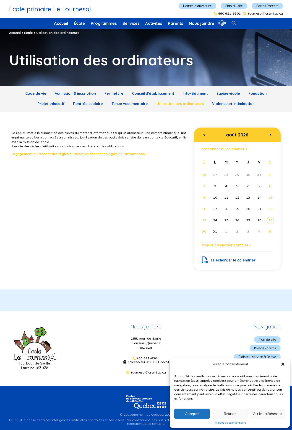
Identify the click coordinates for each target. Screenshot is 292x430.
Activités (153, 23)
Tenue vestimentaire (130, 103)
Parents (175, 23)
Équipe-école (228, 93)
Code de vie (35, 93)
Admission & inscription (75, 93)
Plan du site (234, 6)
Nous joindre (201, 23)
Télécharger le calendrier (233, 260)
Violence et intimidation (233, 103)
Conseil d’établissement (153, 93)
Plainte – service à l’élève (257, 357)
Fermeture (113, 93)
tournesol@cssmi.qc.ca (265, 13)
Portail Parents (267, 6)
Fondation (257, 93)
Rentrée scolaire (88, 103)
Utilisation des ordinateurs (180, 103)
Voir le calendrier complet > (226, 245)
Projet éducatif (51, 103)
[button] (283, 364)
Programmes (104, 23)
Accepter (192, 414)
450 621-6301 (229, 13)
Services (131, 23)
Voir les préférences (267, 414)
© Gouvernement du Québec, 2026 (146, 414)
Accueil (61, 23)
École (79, 23)
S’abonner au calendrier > (225, 149)
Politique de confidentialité (230, 422)
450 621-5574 (157, 362)
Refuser (230, 414)
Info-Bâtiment (195, 93)
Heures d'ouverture (197, 6)
